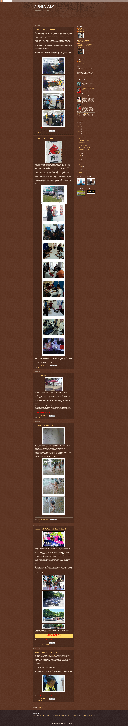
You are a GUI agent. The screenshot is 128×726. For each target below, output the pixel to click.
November (81, 136)
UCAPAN (47, 644)
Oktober (80, 138)
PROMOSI (66, 716)
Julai (80, 155)
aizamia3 (80, 28)
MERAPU (57, 715)
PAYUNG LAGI (41, 375)
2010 (79, 168)
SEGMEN (35, 716)
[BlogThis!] (50, 131)
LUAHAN (84, 715)
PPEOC (39, 132)
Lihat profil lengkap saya (81, 63)
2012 (79, 131)
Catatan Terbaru (37, 705)
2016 (79, 124)
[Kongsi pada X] (52, 131)
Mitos (79, 43)
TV (45, 716)
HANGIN (39, 417)
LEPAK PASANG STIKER (46, 29)
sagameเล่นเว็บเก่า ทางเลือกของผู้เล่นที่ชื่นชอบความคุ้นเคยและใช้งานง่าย (85, 45)
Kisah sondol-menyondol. (82, 41)
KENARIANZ (36, 718)
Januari (80, 166)
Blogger (74, 723)
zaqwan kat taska (52, 655)
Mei (80, 159)
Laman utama (54, 705)
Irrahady (79, 61)
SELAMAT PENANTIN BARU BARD (51, 528)
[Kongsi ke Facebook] (53, 131)
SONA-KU (50, 716)
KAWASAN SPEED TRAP (82, 113)
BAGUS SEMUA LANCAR (46, 652)
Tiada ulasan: (46, 365)
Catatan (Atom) (40, 707)
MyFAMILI (40, 644)
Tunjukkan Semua (92, 55)
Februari (80, 164)
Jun (80, 157)
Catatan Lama (70, 705)
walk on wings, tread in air (83, 40)
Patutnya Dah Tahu (81, 29)
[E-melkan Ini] (49, 131)
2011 (79, 133)
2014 (79, 127)
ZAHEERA (60, 716)
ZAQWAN (40, 521)
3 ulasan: (45, 642)
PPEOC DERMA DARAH (45, 138)
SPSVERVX (41, 718)
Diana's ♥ (80, 47)
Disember (81, 135)
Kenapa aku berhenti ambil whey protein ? (87, 33)
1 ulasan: (45, 130)
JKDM (41, 716)
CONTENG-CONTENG (44, 425)
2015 (79, 126)
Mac (80, 162)
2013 (79, 129)
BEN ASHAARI (81, 31)
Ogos (80, 153)
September (81, 151)
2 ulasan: (45, 415)
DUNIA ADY (44, 6)
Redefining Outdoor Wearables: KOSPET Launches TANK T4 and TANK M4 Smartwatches (88, 50)
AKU (34, 715)
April (80, 161)
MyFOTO (80, 172)
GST (55, 716)
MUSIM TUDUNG (85, 97)
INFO (63, 715)
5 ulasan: (45, 698)
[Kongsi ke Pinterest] (54, 131)
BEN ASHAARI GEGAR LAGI (88, 82)
